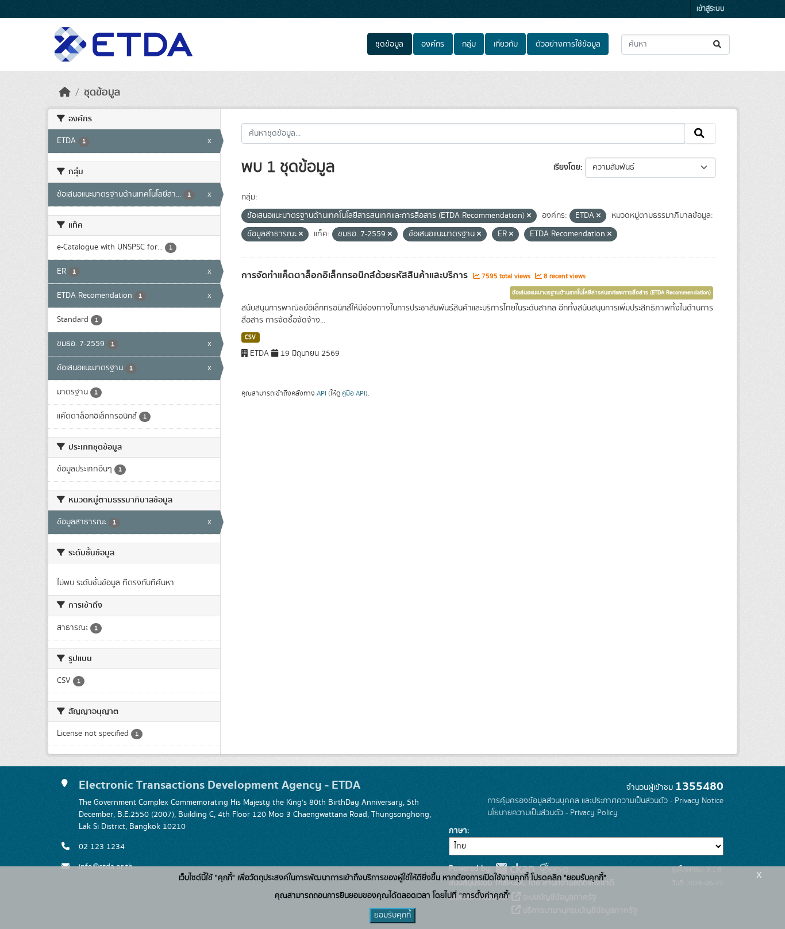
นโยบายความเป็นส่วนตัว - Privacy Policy (552, 813)
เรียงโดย (566, 167)
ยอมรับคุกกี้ (392, 915)
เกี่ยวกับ (506, 44)
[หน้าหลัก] (65, 92)
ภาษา (458, 830)
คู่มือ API (353, 393)
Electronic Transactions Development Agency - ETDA (219, 785)
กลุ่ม (469, 44)
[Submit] (718, 44)
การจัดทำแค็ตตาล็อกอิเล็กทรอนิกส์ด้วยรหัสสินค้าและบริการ (355, 275)
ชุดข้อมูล (389, 44)
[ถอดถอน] (529, 216)
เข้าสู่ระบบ (711, 8)
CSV (250, 337)
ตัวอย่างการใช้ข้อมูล (568, 44)
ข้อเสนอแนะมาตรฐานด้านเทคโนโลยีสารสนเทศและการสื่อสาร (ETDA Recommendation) (611, 293)
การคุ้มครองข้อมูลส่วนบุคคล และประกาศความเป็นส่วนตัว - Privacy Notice (605, 801)
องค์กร (432, 44)
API (321, 393)
